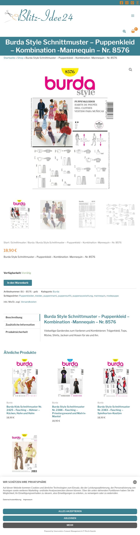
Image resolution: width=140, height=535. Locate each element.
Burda (31, 242)
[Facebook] (121, 3)
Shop (20, 57)
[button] (124, 31)
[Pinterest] (132, 3)
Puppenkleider (26, 295)
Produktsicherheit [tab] (17, 331)
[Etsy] (138, 3)
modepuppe (112, 295)
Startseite (9, 57)
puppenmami (50, 295)
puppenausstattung (83, 295)
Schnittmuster (18, 242)
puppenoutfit (64, 295)
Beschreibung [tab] (14, 317)
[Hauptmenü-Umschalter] (132, 15)
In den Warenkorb (17, 282)
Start (6, 242)
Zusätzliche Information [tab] (20, 324)
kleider (38, 295)
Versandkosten (28, 301)
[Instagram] (127, 3)
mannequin (99, 295)
